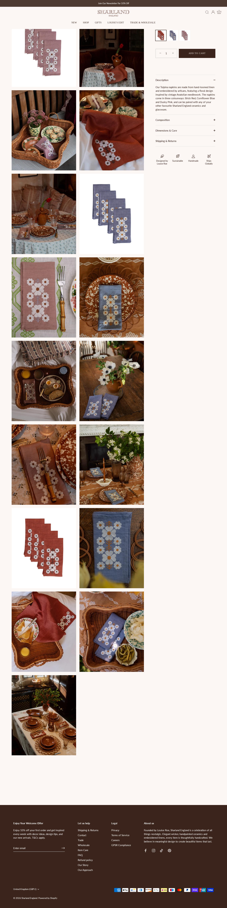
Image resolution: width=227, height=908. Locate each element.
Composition (163, 119)
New (74, 22)
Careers (115, 840)
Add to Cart (197, 53)
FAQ (80, 855)
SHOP (86, 22)
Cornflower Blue (173, 35)
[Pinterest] (169, 850)
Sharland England (29, 898)
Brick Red (161, 35)
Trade (81, 840)
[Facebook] (145, 850)
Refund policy (85, 859)
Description (162, 79)
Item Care (83, 850)
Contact (82, 835)
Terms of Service (120, 835)
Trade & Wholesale (143, 22)
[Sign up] (63, 848)
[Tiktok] (161, 850)
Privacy (115, 830)
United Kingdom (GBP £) (24, 889)
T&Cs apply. (38, 837)
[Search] (207, 12)
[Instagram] (153, 850)
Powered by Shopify (47, 898)
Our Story (83, 864)
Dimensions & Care (166, 130)
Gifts (98, 22)
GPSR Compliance (121, 845)
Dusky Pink (184, 35)
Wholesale (84, 845)
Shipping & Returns (166, 140)
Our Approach (85, 869)
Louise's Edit (116, 22)
